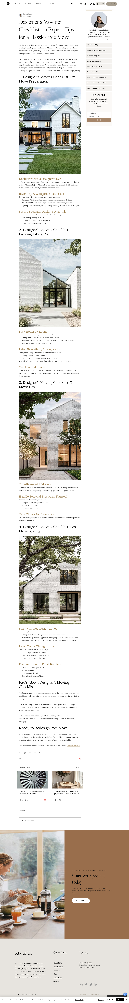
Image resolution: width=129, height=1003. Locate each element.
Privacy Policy (79, 1000)
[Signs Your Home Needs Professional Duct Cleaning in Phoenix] (32, 779)
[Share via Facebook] (20, 753)
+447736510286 (87, 963)
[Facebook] (86, 985)
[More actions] (80, 15)
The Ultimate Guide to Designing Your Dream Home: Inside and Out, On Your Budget (67, 793)
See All (78, 767)
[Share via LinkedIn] (30, 753)
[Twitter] (91, 985)
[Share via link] (35, 753)
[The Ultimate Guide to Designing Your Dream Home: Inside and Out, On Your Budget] (67, 779)
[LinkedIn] (96, 985)
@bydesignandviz (89, 968)
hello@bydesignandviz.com (91, 965)
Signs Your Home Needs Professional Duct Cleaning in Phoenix (32, 793)
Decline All (110, 1000)
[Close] (126, 999)
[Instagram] (81, 985)
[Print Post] (40, 753)
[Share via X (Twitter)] (25, 753)
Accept (120, 1000)
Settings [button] (101, 1000)
